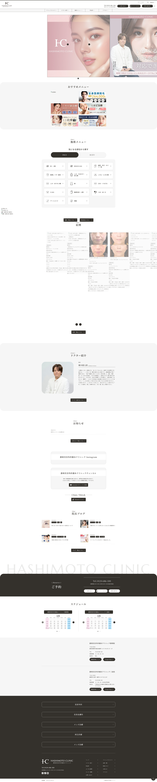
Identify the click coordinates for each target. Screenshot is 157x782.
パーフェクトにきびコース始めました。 (100, 540)
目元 (58, 522)
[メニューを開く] (154, 6)
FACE (65, 155)
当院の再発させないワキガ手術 (60, 540)
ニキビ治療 (102, 536)
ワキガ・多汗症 (60, 536)
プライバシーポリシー (50, 780)
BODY (92, 155)
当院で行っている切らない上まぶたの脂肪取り (102, 525)
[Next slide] (73, 622)
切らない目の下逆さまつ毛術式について (62, 525)
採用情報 (43, 780)
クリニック (54, 522)
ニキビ (97, 536)
